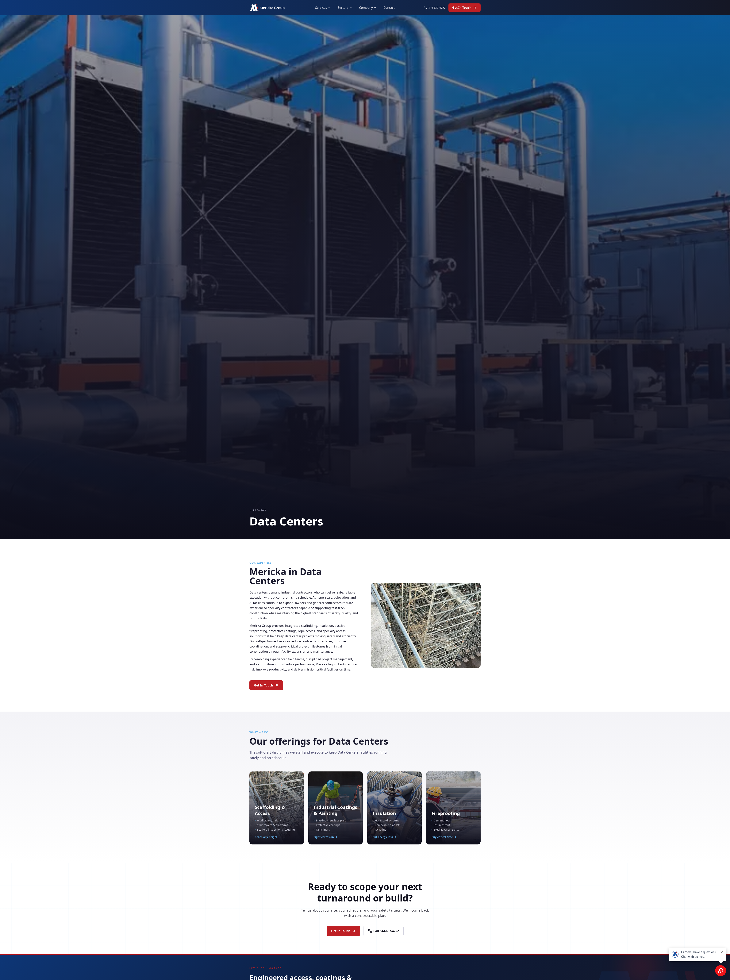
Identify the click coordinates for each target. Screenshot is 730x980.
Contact (389, 8)
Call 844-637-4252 (386, 931)
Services (321, 8)
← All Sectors (257, 510)
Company (366, 8)
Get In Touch (461, 8)
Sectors (343, 8)
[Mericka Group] (267, 7)
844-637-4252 (436, 7)
